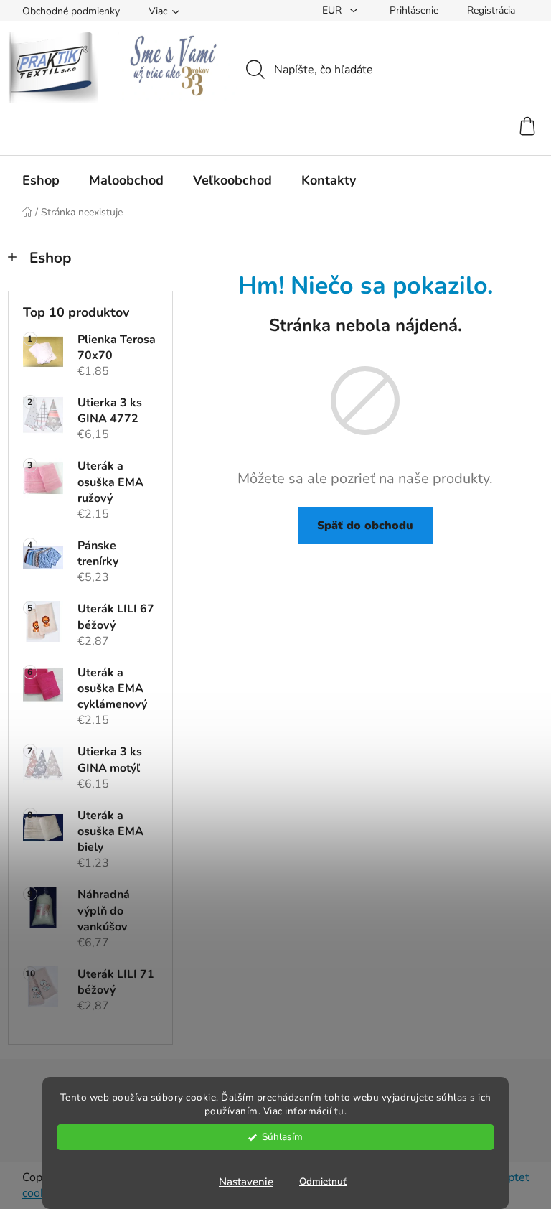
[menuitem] (41, 180)
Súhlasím (282, 1137)
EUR (333, 10)
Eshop (50, 258)
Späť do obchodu (365, 525)
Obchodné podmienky (71, 11)
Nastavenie (246, 1182)
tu (339, 1111)
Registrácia (491, 10)
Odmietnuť (323, 1181)
